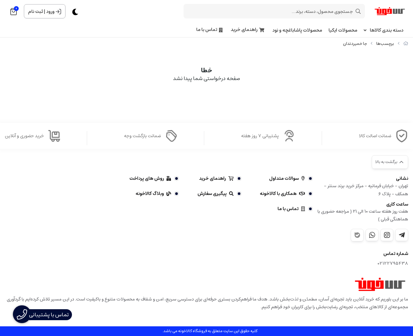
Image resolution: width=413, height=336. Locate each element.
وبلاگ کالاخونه (150, 193)
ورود (50, 11)
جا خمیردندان (355, 43)
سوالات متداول (284, 178)
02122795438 (393, 263)
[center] (358, 11)
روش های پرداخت (146, 178)
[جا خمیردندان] (380, 284)
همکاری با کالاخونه (278, 193)
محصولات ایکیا (342, 30)
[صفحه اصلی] (405, 43)
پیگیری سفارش (212, 193)
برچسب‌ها (385, 43)
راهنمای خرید (244, 29)
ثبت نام (35, 11)
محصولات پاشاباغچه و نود (297, 30)
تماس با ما (206, 29)
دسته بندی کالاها (386, 30)
